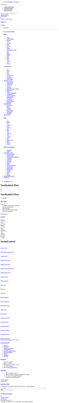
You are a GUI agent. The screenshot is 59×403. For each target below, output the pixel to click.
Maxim (8, 142)
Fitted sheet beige (5, 326)
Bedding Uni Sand (5, 260)
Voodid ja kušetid (11, 95)
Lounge (9, 124)
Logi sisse (16, 2)
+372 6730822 (8, 340)
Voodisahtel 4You (8, 181)
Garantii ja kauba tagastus (10, 351)
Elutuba (9, 108)
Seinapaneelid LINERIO (13, 157)
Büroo (8, 106)
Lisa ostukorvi (4, 214)
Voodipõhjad (10, 97)
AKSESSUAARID (8, 153)
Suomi (10, 10)
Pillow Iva (3, 289)
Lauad (8, 86)
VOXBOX (6, 177)
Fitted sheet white (5, 318)
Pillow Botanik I (5, 297)
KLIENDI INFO (5, 342)
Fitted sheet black (5, 330)
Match (8, 121)
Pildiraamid (9, 168)
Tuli (8, 134)
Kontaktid (6, 355)
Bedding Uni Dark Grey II (7, 268)
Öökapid (9, 87)
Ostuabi (5, 345)
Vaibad (8, 174)
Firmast (5, 353)
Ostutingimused (7, 349)
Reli (8, 52)
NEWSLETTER (5, 384)
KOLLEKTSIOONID (9, 31)
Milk (8, 141)
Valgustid (9, 161)
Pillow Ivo (3, 285)
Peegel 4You (4, 248)
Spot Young (9, 77)
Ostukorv (3, 25)
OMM (8, 47)
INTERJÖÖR (7, 104)
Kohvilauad (9, 83)
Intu (8, 44)
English (10, 8)
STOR (8, 60)
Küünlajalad (10, 169)
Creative (9, 42)
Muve (8, 70)
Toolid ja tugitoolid (11, 93)
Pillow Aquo (4, 313)
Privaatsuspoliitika (8, 352)
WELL (8, 63)
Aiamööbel (9, 105)
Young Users (10, 75)
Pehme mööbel (10, 101)
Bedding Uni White (5, 264)
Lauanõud (9, 158)
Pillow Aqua (4, 309)
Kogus (2, 204)
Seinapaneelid (10, 155)
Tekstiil (8, 151)
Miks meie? (4, 370)
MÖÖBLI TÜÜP (8, 80)
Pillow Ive (3, 293)
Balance (9, 40)
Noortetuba (9, 112)
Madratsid (9, 102)
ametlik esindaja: (5, 15)
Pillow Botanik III (5, 305)
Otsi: (2, 13)
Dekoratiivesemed (11, 165)
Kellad (8, 172)
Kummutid (9, 84)
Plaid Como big (4, 276)
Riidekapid (9, 90)
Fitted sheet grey (5, 322)
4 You (8, 37)
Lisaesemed (9, 99)
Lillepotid (9, 159)
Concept (9, 76)
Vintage (9, 132)
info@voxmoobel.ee (12, 367)
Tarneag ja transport (8, 348)
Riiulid (8, 91)
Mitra (8, 129)
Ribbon (8, 54)
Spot (8, 56)
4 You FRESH (10, 39)
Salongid (6, 356)
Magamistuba (10, 110)
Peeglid (8, 162)
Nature (8, 45)
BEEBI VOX (7, 115)
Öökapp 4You (4, 256)
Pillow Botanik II (5, 301)
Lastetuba (9, 109)
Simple (8, 55)
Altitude (9, 127)
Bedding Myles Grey (6, 272)
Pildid (8, 164)
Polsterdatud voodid (11, 50)
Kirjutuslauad (10, 82)
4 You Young (10, 79)
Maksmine (6, 346)
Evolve (8, 144)
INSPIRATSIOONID (9, 176)
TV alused (9, 98)
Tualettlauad (10, 94)
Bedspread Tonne (5, 334)
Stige (8, 58)
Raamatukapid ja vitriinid (13, 88)
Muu (8, 173)
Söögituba (9, 113)
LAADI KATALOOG (6, 393)
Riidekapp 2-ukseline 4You (7, 252)
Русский (11, 7)
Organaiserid (10, 166)
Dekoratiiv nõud (11, 154)
